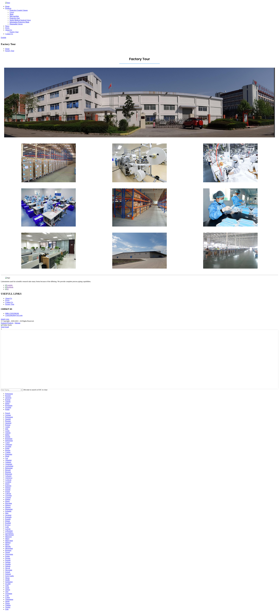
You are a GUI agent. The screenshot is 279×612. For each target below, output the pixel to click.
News (7, 26)
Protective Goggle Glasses (19, 10)
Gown (12, 12)
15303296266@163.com (13, 315)
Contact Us (9, 34)
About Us (8, 30)
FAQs (7, 28)
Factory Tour (14, 32)
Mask (11, 14)
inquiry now (5, 319)
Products (8, 8)
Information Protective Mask (19, 22)
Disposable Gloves (16, 24)
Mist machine (14, 16)
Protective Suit (15, 18)
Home (7, 6)
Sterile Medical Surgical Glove (20, 20)
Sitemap (17, 323)
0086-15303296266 (12, 313)
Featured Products (7, 323)
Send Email (5, 327)
